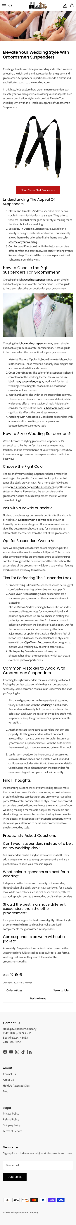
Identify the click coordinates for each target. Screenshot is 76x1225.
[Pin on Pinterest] (21, 974)
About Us (8, 1079)
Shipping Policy (12, 1125)
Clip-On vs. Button (35, 642)
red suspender (19, 487)
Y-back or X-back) (54, 408)
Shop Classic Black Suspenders (38, 190)
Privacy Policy (11, 1113)
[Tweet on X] (11, 974)
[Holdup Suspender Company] (38, 5)
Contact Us (9, 1074)
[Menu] (4, 6)
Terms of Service (12, 1131)
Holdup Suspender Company (24, 1212)
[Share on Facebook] (16, 974)
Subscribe (15, 1176)
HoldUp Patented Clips (16, 1085)
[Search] (12, 6)
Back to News (38, 998)
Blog (5, 1091)
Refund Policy (11, 1119)
